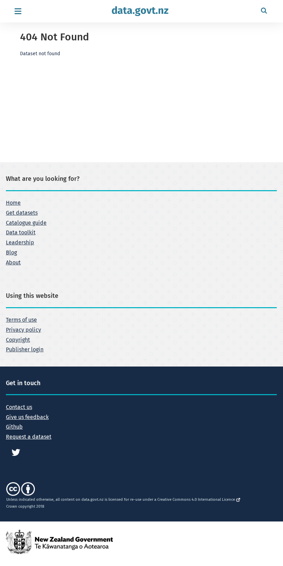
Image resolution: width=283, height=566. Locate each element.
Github (14, 427)
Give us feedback (27, 417)
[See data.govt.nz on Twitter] (16, 452)
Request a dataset (28, 437)
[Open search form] (264, 11)
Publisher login (24, 349)
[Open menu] (18, 11)
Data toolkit (21, 232)
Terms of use (21, 320)
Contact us (19, 407)
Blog (11, 252)
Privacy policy (23, 330)
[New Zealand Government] (59, 541)
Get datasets (22, 213)
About (13, 262)
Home (13, 203)
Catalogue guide (26, 223)
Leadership (20, 242)
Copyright (18, 340)
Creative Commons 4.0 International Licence (196, 499)
